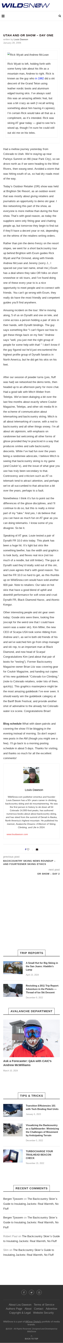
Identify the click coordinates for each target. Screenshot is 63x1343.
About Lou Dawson (20, 1304)
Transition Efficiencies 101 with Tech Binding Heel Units (42, 1107)
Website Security (43, 1312)
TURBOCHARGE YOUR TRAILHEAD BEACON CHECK (39, 1154)
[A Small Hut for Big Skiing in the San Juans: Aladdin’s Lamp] (13, 967)
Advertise (51, 1308)
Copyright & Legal (20, 1312)
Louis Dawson (21, 39)
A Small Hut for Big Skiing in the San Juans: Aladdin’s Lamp (42, 966)
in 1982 (40, 78)
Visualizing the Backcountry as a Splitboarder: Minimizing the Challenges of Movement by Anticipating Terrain (42, 1130)
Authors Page (14, 1308)
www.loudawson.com (17, 834)
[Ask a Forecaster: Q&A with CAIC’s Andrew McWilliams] (31, 1038)
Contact (38, 1308)
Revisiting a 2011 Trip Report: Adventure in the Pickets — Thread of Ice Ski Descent (42, 989)
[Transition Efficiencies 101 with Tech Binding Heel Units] (13, 1110)
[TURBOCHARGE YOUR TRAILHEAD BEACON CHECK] (13, 1156)
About (28, 1308)
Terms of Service (44, 1304)
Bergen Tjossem (13, 1198)
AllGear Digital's (33, 1321)
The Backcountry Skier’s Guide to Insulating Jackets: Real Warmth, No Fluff (30, 1203)
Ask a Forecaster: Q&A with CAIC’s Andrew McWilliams (27, 1063)
